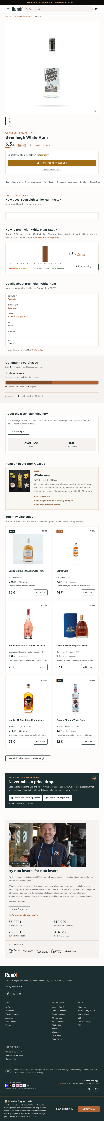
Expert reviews (58, 1014)
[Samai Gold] (75, 549)
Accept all (88, 1109)
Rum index (56, 1036)
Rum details (49, 182)
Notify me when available (54, 163)
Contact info (10, 1059)
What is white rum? (44, 497)
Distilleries (56, 1025)
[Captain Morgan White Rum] (75, 698)
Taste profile (17, 182)
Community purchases (67, 182)
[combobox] (58, 9)
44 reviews (71, 656)
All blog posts (57, 1018)
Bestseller (9, 1011)
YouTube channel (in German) (24, 915)
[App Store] (89, 1089)
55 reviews (71, 731)
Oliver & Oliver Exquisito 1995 (71, 645)
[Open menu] (8, 9)
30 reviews (23, 656)
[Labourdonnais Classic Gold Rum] (28, 549)
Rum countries (58, 1021)
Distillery (84, 182)
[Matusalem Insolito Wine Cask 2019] (28, 623)
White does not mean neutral (48, 505)
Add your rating (83, 266)
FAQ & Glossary (59, 1011)
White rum (11, 133)
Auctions (9, 1018)
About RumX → (19, 909)
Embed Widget (84, 1021)
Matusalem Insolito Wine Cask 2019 (27, 645)
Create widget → (38, 350)
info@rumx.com (13, 986)
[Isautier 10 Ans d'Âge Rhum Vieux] (28, 698)
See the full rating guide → (48, 238)
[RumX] (17, 9)
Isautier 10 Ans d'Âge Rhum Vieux (26, 720)
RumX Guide (95, 182)
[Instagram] (13, 993)
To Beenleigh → (19, 431)
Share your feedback (14, 1055)
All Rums (9, 1007)
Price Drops (57, 1039)
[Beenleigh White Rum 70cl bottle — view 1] (9, 121)
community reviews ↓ (40, 145)
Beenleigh (12, 308)
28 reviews (23, 582)
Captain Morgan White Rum (70, 720)
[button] (52, 67)
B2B (80, 1018)
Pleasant (21, 144)
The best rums (11, 1014)
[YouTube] (19, 993)
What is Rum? (58, 1007)
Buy (7, 182)
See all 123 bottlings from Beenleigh (28, 758)
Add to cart (41, 592)
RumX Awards (11, 1021)
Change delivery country (52, 169)
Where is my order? (13, 1052)
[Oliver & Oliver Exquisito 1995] (75, 623)
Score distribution (33, 182)
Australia (12, 299)
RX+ (80, 1025)
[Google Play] (96, 1089)
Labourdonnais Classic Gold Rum (26, 571)
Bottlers (55, 1028)
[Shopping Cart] (96, 9)
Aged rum (22, 317)
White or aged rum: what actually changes (54, 500)
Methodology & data (86, 1011)
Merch (8, 1025)
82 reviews (71, 582)
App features (83, 1014)
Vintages (55, 1032)
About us (82, 1007)
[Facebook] (7, 993)
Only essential (64, 1109)
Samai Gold (62, 571)
